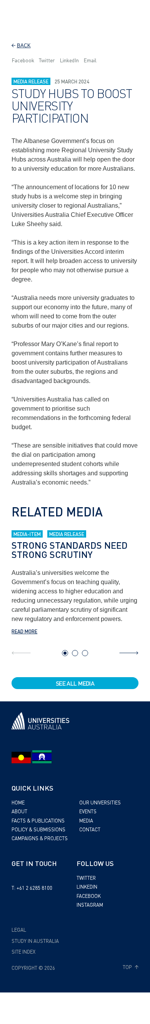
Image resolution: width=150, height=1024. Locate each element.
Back (24, 45)
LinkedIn (69, 60)
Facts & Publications (38, 820)
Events (88, 811)
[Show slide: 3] (85, 653)
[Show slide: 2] (75, 653)
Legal (19, 929)
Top (128, 967)
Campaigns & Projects (40, 838)
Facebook (23, 60)
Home (18, 802)
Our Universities (100, 802)
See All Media (75, 683)
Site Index (23, 951)
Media (86, 820)
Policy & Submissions (38, 829)
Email (90, 60)
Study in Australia (35, 940)
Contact (89, 829)
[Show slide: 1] (65, 653)
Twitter (47, 60)
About (19, 811)
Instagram (90, 904)
